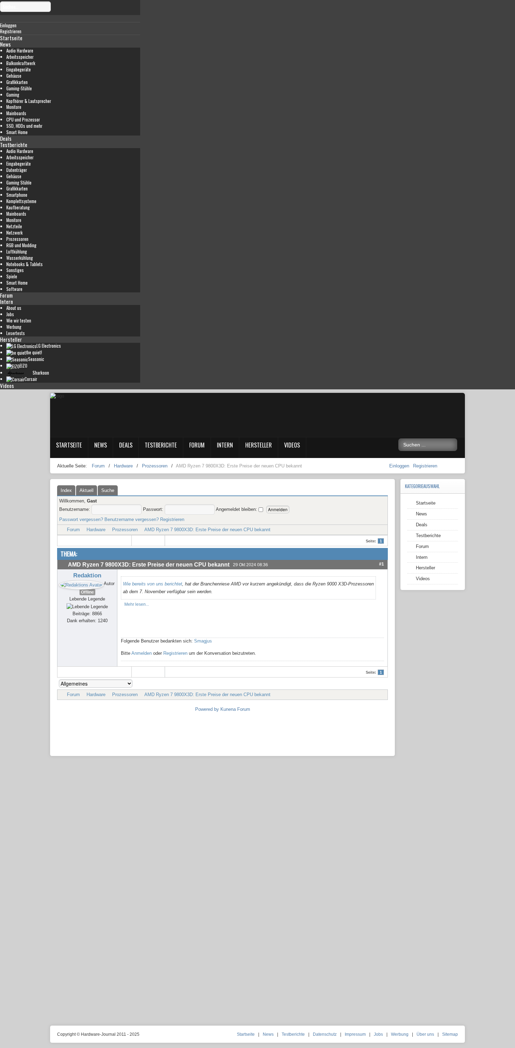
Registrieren (425, 466)
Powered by (207, 709)
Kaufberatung (18, 207)
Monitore (13, 107)
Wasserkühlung (19, 258)
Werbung (13, 327)
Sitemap (450, 1034)
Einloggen (400, 466)
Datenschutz (325, 1034)
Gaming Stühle (19, 182)
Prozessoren (17, 239)
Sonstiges (15, 270)
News (5, 44)
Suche (107, 490)
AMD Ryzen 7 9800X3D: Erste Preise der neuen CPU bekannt (207, 529)
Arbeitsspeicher (20, 57)
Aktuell (87, 490)
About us (13, 308)
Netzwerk (14, 232)
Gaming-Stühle (19, 88)
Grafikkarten (17, 82)
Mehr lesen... (136, 604)
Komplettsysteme (21, 201)
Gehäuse (13, 75)
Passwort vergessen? (81, 519)
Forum (6, 295)
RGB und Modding (21, 245)
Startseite (11, 38)
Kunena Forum (235, 709)
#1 (381, 564)
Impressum (355, 1034)
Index (66, 490)
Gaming (12, 94)
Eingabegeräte (18, 69)
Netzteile (14, 226)
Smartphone (16, 195)
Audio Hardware (19, 50)
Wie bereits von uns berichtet (152, 584)
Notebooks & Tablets (24, 264)
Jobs (10, 314)
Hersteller (11, 339)
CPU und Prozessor (23, 119)
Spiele (11, 276)
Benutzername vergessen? (131, 519)
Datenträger (16, 170)
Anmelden (141, 653)
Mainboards (16, 113)
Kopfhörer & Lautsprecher (28, 101)
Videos (7, 385)
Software (14, 289)
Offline (87, 592)
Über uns (425, 1034)
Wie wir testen (18, 320)
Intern (6, 301)
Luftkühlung (16, 251)
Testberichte (13, 144)
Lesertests (15, 333)
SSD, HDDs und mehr (24, 126)
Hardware (96, 529)
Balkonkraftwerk (20, 63)
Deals (6, 138)
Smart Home (17, 132)
